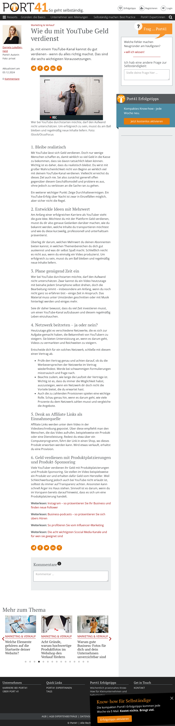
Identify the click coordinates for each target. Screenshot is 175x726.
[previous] (3, 639)
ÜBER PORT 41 (11, 691)
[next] (110, 639)
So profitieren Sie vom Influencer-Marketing (76, 525)
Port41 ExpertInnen (59, 687)
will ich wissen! (135, 52)
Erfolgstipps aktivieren (114, 719)
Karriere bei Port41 (15, 687)
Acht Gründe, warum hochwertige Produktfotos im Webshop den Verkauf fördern (56, 649)
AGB (44, 716)
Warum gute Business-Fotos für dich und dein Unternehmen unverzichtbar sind (91, 649)
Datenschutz (88, 716)
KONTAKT (139, 687)
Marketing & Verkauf (20, 636)
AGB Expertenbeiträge (63, 716)
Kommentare (12, 78)
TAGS (49, 691)
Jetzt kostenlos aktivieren (147, 121)
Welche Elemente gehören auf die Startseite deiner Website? (18, 647)
